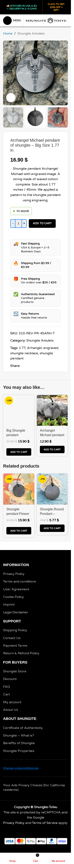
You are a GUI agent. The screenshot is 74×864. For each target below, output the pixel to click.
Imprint (9, 604)
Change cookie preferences (21, 768)
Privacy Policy (13, 574)
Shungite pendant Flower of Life (17, 513)
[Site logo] (46, 20)
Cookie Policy (13, 597)
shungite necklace (24, 353)
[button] (18, 452)
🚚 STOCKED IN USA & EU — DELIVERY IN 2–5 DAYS (21, 7)
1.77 (22, 348)
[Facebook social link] (22, 366)
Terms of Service (45, 823)
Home (8, 33)
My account (12, 702)
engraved (50, 348)
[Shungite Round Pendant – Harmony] (52, 489)
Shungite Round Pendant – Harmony (52, 513)
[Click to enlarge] (10, 97)
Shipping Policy (15, 630)
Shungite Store (14, 671)
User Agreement (16, 589)
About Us (10, 710)
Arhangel (34, 348)
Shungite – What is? (18, 735)
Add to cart (42, 223)
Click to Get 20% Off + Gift (56, 7)
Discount (10, 679)
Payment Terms (15, 646)
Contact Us (12, 638)
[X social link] (27, 366)
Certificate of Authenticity (23, 728)
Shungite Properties (18, 751)
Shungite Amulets (31, 33)
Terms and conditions (19, 581)
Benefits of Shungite (19, 743)
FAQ (6, 687)
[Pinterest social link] (32, 366)
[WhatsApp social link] (37, 366)
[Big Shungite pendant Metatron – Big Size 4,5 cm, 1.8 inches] (18, 410)
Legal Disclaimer (15, 612)
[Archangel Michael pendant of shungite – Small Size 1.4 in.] (52, 410)
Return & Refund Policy (21, 653)
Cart (6, 694)
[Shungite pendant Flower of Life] (18, 489)
